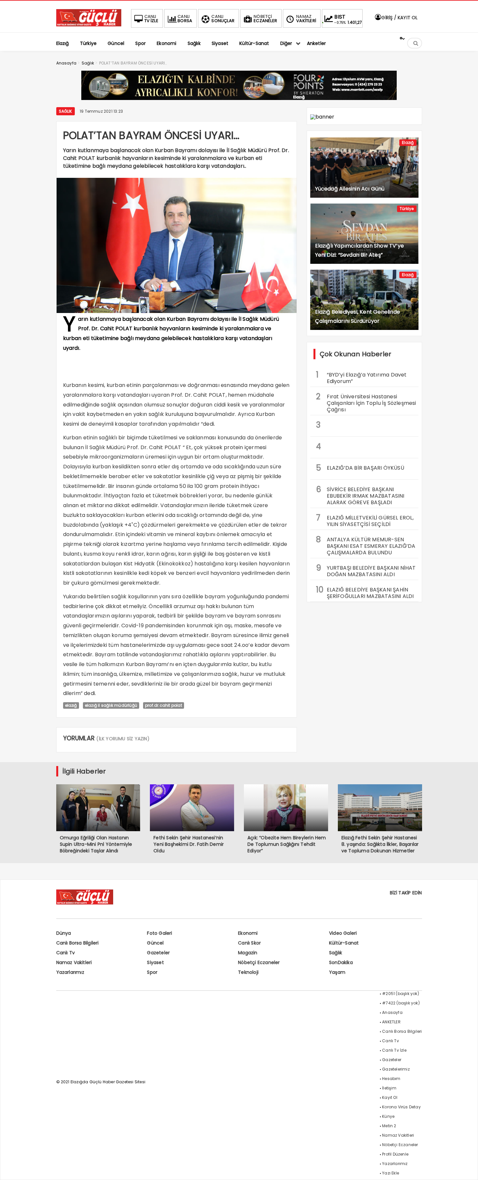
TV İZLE (151, 18)
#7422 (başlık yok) (401, 1003)
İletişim (389, 1088)
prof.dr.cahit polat (163, 705)
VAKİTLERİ (306, 18)
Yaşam (337, 972)
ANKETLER (391, 1022)
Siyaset (155, 962)
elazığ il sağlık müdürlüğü (111, 705)
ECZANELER (265, 18)
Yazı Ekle (390, 1173)
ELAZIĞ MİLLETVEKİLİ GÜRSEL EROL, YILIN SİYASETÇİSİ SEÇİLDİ (365, 520)
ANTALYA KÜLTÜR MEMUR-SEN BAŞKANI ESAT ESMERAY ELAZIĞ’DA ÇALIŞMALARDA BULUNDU (366, 545)
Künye (388, 1116)
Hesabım (391, 1078)
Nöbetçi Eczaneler (259, 962)
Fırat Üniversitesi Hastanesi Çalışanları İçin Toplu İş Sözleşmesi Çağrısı (366, 402)
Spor (152, 972)
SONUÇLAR (222, 18)
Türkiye (407, 208)
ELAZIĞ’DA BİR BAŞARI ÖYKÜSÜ (360, 467)
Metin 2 (389, 1126)
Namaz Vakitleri (74, 962)
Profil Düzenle (395, 1154)
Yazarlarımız (70, 972)
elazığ (71, 705)
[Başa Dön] (466, 1168)
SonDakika (341, 962)
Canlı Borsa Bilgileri (77, 943)
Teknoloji (248, 972)
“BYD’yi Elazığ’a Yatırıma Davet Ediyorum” (361, 377)
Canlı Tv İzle (394, 1050)
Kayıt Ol (389, 1097)
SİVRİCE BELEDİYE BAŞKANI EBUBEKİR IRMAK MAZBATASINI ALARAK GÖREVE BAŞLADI (360, 495)
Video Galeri (343, 933)
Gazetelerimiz (396, 1069)
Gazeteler (158, 952)
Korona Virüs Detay (401, 1107)
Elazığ (408, 142)
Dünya (63, 933)
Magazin (247, 952)
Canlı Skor (249, 943)
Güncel (155, 943)
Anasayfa (392, 1012)
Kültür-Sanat (344, 943)
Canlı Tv (65, 952)
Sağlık (65, 111)
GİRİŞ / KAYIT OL (399, 17)
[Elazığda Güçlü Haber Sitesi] (88, 24)
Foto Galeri (159, 933)
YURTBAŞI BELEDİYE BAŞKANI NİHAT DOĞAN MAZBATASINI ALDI (366, 570)
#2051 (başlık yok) (400, 993)
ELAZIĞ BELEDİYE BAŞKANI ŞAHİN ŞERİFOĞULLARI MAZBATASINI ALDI (365, 592)
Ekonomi (248, 933)
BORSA (185, 18)
